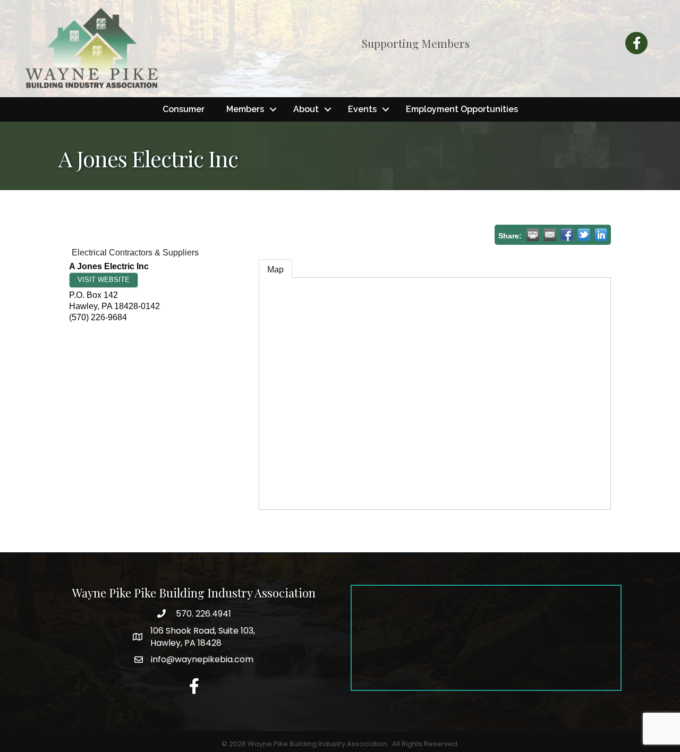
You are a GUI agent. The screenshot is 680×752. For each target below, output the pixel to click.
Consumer (184, 109)
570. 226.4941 (202, 614)
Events (362, 109)
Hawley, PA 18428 (202, 637)
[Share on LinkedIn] (600, 234)
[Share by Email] (549, 234)
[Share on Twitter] (583, 234)
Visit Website (104, 280)
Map (275, 269)
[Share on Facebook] (566, 234)
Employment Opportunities (462, 109)
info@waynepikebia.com (202, 659)
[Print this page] (532, 234)
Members (245, 109)
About (306, 109)
